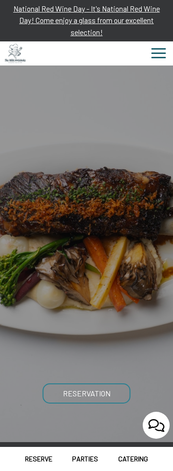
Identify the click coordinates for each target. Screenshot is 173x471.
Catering (133, 459)
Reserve (37, 459)
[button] (14, 425)
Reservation (87, 393)
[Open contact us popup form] (156, 425)
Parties (85, 459)
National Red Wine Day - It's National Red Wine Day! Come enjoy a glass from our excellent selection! (86, 20)
